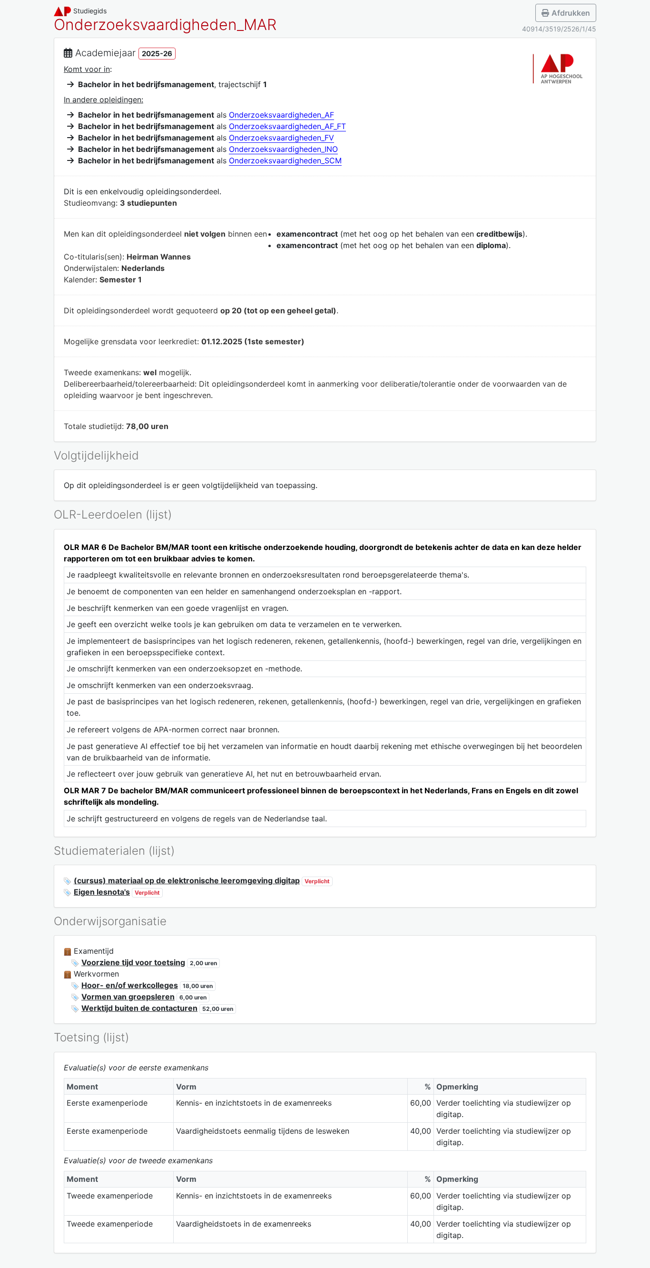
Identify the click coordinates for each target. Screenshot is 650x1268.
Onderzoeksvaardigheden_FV (281, 137)
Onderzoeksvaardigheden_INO (283, 149)
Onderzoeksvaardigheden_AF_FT (287, 126)
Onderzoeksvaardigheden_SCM (285, 160)
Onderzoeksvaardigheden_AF (281, 115)
